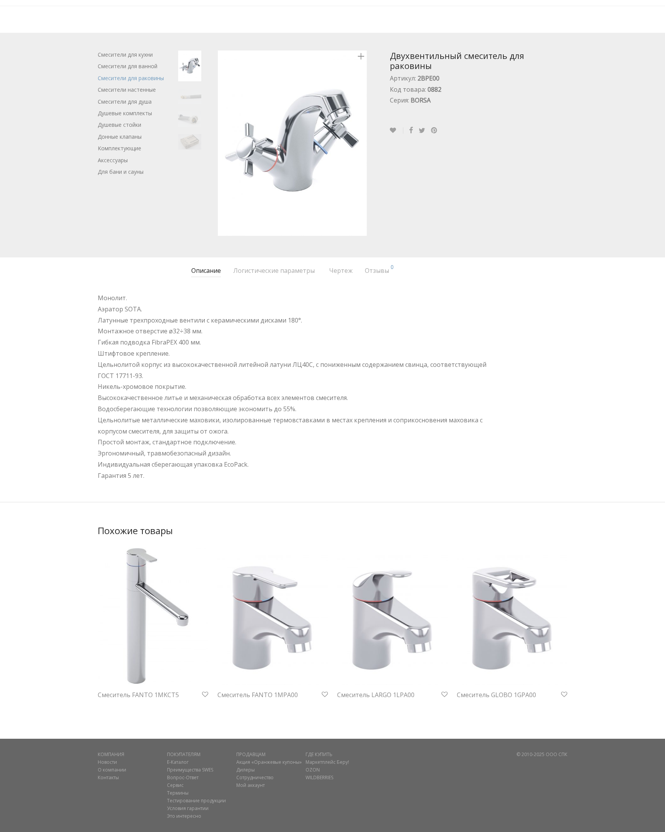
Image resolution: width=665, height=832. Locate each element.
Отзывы (379, 269)
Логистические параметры (274, 270)
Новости (107, 762)
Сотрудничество (255, 777)
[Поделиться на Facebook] (411, 130)
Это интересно (184, 816)
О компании (112, 769)
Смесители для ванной (127, 66)
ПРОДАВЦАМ (251, 754)
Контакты (108, 777)
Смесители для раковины (131, 78)
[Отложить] (396, 130)
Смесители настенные (127, 89)
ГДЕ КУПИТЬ (319, 754)
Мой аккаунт (250, 785)
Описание (206, 270)
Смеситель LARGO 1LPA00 (375, 695)
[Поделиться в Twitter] (422, 130)
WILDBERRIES (319, 777)
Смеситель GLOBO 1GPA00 (496, 695)
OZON (313, 769)
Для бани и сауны (121, 171)
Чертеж (341, 270)
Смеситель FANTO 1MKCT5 (138, 695)
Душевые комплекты (125, 113)
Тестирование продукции (196, 800)
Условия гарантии (188, 808)
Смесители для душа (125, 101)
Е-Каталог (178, 762)
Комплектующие (119, 148)
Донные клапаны (120, 136)
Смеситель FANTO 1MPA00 (257, 695)
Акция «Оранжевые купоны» (269, 762)
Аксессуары (113, 160)
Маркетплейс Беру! (327, 762)
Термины (178, 793)
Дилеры (245, 769)
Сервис (175, 785)
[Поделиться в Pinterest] (434, 130)
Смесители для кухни (125, 54)
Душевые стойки (119, 124)
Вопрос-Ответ (183, 777)
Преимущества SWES (190, 769)
